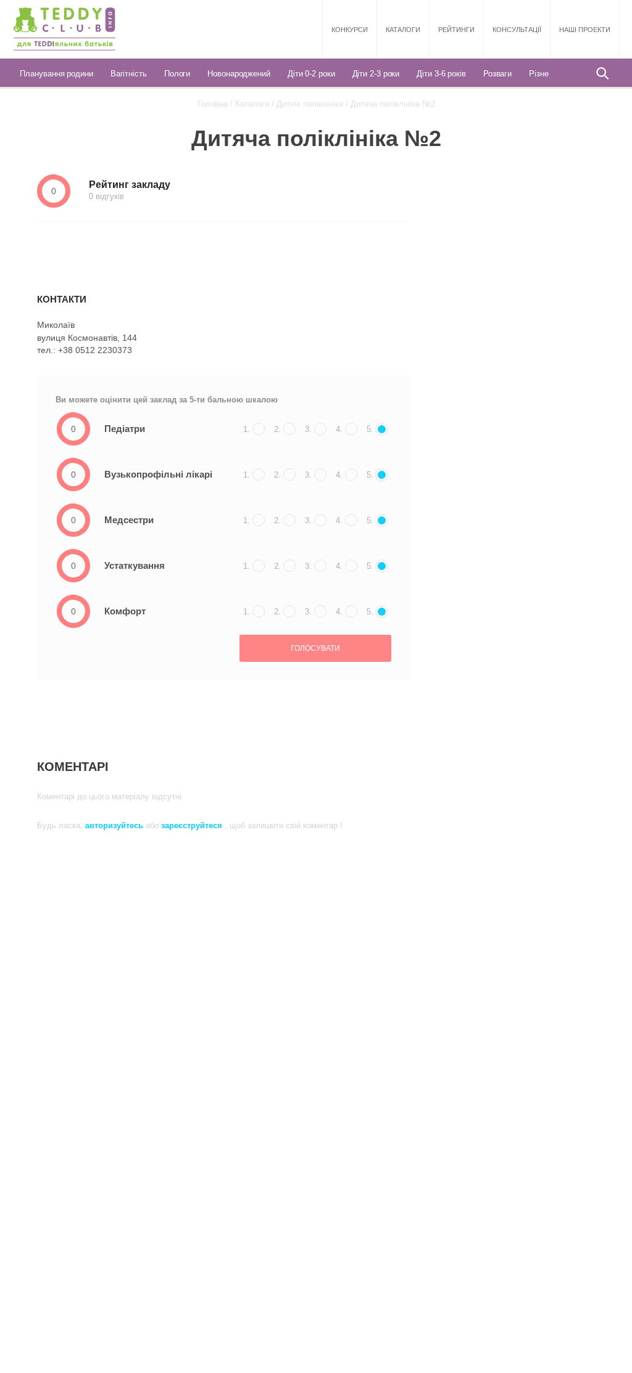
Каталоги (403, 29)
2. (277, 429)
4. (339, 429)
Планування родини (56, 73)
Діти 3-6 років (441, 73)
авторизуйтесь (115, 825)
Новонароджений (238, 73)
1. (246, 429)
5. (370, 429)
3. (308, 429)
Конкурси (349, 29)
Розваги (497, 73)
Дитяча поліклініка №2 (393, 103)
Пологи (177, 73)
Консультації (517, 29)
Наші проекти (584, 29)
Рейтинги (456, 29)
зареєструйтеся (193, 825)
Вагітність (128, 73)
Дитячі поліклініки (309, 103)
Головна (213, 103)
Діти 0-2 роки (311, 73)
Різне (539, 73)
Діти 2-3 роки (376, 73)
